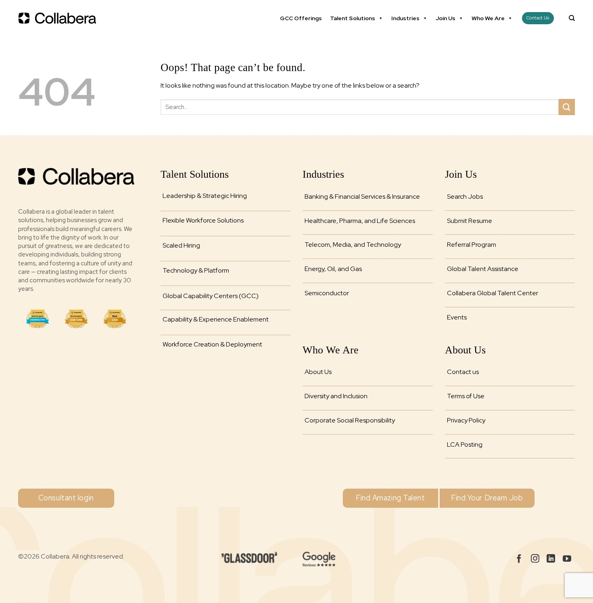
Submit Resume (469, 220)
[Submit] (567, 107)
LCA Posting (464, 444)
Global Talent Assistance (482, 269)
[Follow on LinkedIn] (551, 559)
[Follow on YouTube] (567, 559)
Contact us (463, 372)
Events (457, 317)
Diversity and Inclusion (336, 396)
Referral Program (471, 244)
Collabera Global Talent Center (492, 293)
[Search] (572, 18)
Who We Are (488, 18)
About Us (318, 372)
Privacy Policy (466, 420)
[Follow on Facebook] (519, 559)
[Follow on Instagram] (535, 559)
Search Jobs (465, 196)
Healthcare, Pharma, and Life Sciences (360, 220)
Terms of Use (465, 396)
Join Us (445, 18)
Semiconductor (327, 293)
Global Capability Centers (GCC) (211, 296)
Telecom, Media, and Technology (353, 244)
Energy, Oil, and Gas (333, 269)
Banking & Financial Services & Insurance (362, 196)
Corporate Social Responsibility (350, 420)
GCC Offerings (301, 18)
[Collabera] (58, 18)
